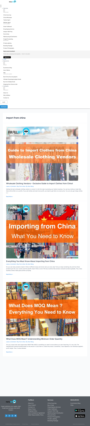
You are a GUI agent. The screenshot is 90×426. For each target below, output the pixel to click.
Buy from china (21, 186)
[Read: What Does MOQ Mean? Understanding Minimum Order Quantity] (42, 309)
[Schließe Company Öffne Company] (4, 88)
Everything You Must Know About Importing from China (30, 261)
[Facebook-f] (6, 415)
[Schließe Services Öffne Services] (4, 10)
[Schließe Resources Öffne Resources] (4, 63)
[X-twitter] (12, 415)
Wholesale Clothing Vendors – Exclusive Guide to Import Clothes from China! (39, 183)
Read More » (9, 196)
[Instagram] (9, 415)
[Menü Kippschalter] (0, 6)
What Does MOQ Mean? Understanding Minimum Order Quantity (34, 339)
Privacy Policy (25, 424)
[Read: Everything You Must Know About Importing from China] (42, 231)
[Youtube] (15, 415)
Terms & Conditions (35, 424)
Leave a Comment (11, 186)
